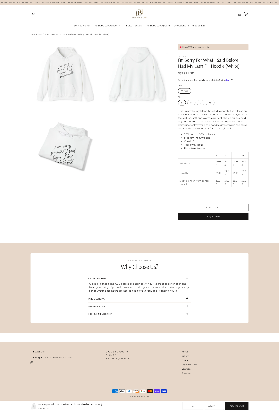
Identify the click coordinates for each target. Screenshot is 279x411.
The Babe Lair (143, 396)
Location (186, 369)
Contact (186, 360)
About (185, 351)
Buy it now (213, 216)
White (184, 91)
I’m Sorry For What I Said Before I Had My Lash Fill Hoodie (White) (76, 34)
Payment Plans (189, 364)
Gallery (185, 356)
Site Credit (187, 373)
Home (34, 34)
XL (210, 102)
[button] (34, 14)
